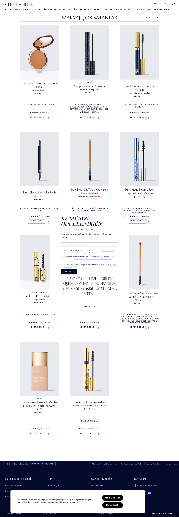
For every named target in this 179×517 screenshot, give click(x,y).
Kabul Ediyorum (113, 498)
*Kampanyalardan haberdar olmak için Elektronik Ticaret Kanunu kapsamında (89, 259)
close (124, 216)
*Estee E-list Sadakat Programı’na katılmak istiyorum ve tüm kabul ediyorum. (90, 266)
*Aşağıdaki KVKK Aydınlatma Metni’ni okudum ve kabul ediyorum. (89, 252)
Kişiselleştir (112, 505)
